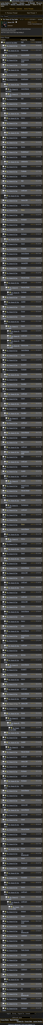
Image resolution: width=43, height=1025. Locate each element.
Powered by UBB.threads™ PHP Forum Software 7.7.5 (21, 1024)
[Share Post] (36, 19)
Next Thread (31, 13)
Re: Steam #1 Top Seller (10, 19)
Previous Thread (11, 13)
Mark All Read (14, 1020)
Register (32, 3)
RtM (22, 19)
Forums (14, 3)
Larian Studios (5, 3)
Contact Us (20, 1021)
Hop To (8, 1013)
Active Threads (28, 9)
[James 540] (4, 27)
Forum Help (28, 1021)
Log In (40, 3)
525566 (40, 19)
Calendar (19, 9)
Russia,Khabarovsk (37, 24)
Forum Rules (5, 1020)
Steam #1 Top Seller (11, 42)
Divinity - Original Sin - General (20, 4)
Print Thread (4, 16)
